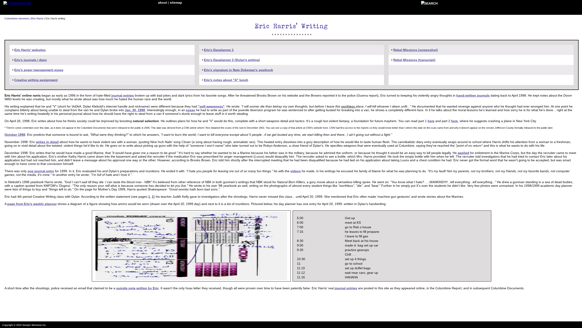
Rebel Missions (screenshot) (415, 50)
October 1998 (15, 134)
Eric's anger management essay (38, 70)
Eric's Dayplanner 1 (219, 50)
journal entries (122, 95)
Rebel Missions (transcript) (414, 60)
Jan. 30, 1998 (135, 110)
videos (295, 171)
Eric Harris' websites (30, 50)
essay (190, 110)
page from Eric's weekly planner (32, 204)
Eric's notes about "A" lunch (226, 80)
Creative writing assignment (36, 80)
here (431, 121)
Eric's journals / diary (30, 60)
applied (463, 153)
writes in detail (47, 142)
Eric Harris (37, 18)
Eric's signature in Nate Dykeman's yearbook (238, 70)
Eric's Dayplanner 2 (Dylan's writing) (232, 60)
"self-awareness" (211, 106)
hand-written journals (473, 95)
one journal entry (41, 171)
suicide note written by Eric (137, 288)
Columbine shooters (17, 18)
